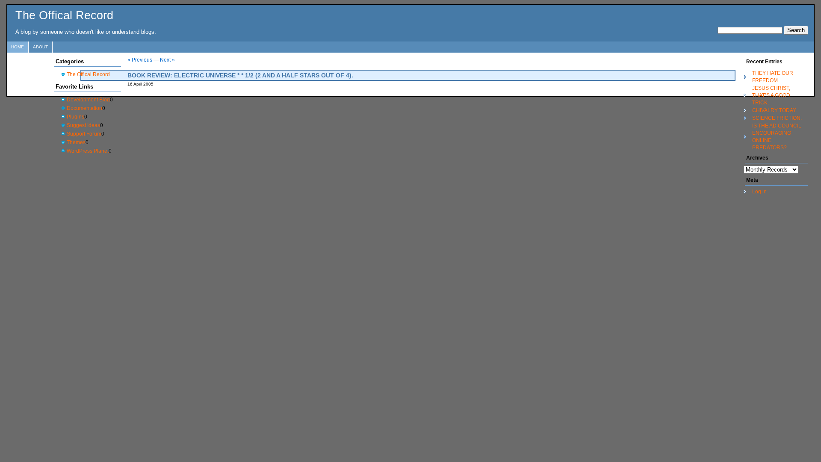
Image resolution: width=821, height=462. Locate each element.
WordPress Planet (88, 151)
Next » (167, 60)
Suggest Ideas (83, 125)
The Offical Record (64, 15)
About (40, 46)
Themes (76, 142)
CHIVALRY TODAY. (774, 110)
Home (17, 46)
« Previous (139, 60)
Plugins (75, 117)
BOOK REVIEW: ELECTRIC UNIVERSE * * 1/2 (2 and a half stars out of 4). (240, 75)
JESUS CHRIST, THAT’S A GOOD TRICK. (771, 95)
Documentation (84, 108)
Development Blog (88, 100)
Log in (759, 192)
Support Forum (84, 134)
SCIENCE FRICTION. (777, 118)
